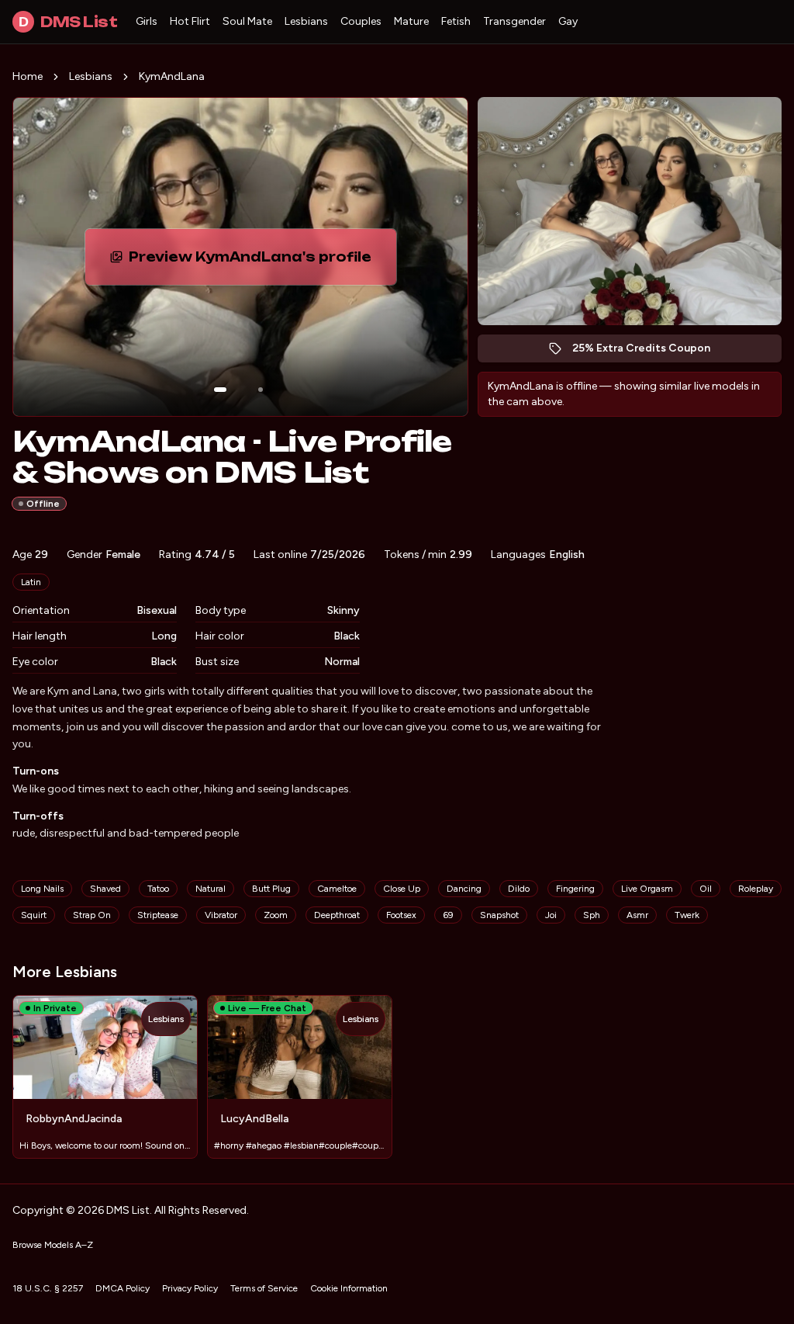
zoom (276, 915)
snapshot (499, 915)
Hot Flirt (190, 21)
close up (401, 888)
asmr (637, 915)
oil (705, 888)
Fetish (456, 21)
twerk (687, 915)
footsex (401, 915)
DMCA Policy (122, 1288)
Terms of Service (264, 1288)
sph (591, 915)
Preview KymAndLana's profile (257, 261)
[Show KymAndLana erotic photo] (220, 390)
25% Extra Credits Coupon (649, 351)
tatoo (158, 888)
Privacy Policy (190, 1288)
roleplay (755, 888)
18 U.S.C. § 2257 (47, 1288)
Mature (411, 21)
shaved (105, 888)
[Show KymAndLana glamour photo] (260, 390)
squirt (34, 915)
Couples (360, 21)
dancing (464, 888)
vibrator (221, 915)
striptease (157, 915)
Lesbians (306, 21)
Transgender (514, 21)
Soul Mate (247, 21)
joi (551, 915)
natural (210, 888)
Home (27, 76)
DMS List (68, 21)
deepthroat (337, 915)
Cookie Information (349, 1288)
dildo (519, 888)
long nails (42, 888)
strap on (92, 915)
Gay (568, 21)
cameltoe (337, 888)
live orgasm (647, 888)
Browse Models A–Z (52, 1244)
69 (448, 915)
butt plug (271, 888)
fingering (575, 888)
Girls (146, 21)
